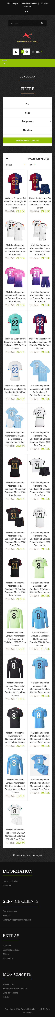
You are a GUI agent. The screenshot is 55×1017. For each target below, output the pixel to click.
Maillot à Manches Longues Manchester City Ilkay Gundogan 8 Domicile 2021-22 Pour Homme (15, 786)
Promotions (8, 958)
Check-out (27, 6)
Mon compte (12, 3)
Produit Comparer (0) (38, 158)
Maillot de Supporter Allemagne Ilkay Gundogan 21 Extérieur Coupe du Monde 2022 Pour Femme (15, 489)
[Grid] (7, 158)
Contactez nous (10, 911)
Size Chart (7, 885)
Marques (7, 945)
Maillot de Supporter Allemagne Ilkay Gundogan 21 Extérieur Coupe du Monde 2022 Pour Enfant (15, 539)
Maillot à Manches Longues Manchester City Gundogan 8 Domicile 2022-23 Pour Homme (40, 639)
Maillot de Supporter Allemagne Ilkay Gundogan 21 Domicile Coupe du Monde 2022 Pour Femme (40, 439)
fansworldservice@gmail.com (18, 919)
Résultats (7, 915)
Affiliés (6, 954)
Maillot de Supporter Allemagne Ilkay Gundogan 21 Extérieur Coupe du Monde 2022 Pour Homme (15, 589)
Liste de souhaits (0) (30, 3)
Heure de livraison (11, 881)
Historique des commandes (15, 988)
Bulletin (6, 997)
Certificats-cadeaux (11, 949)
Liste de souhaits (10, 992)
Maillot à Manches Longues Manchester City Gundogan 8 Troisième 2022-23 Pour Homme (15, 639)
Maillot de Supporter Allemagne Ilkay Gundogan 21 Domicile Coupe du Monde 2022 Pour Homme (40, 539)
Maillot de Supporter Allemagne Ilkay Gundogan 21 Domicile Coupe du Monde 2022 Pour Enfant (40, 489)
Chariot (44, 3)
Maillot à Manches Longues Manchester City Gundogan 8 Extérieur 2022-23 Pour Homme (15, 689)
